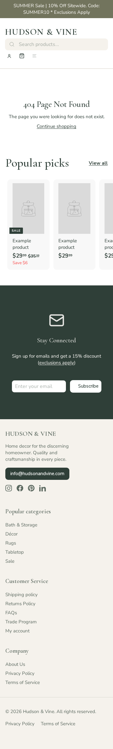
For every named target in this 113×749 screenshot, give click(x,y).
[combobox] (56, 44)
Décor (11, 534)
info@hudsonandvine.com (37, 473)
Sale (9, 561)
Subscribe (88, 386)
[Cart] (22, 55)
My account (17, 631)
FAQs (11, 613)
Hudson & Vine (41, 32)
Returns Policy (20, 604)
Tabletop (14, 552)
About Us (15, 664)
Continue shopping (56, 126)
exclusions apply (56, 362)
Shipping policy (21, 594)
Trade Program (21, 622)
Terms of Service (22, 682)
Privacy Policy (20, 673)
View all (98, 163)
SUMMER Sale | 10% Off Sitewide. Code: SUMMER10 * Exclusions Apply (56, 9)
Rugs (10, 543)
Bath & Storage (21, 525)
